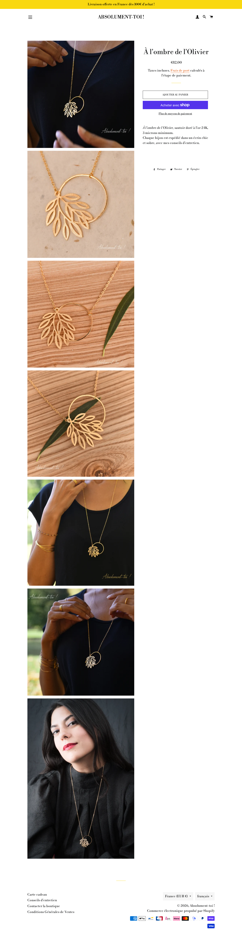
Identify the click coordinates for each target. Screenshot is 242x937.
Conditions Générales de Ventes (50, 912)
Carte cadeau (37, 895)
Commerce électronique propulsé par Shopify (181, 911)
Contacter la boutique (43, 906)
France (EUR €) (176, 896)
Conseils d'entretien (42, 900)
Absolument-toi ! (121, 17)
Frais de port (180, 70)
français (203, 896)
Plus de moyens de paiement (175, 113)
